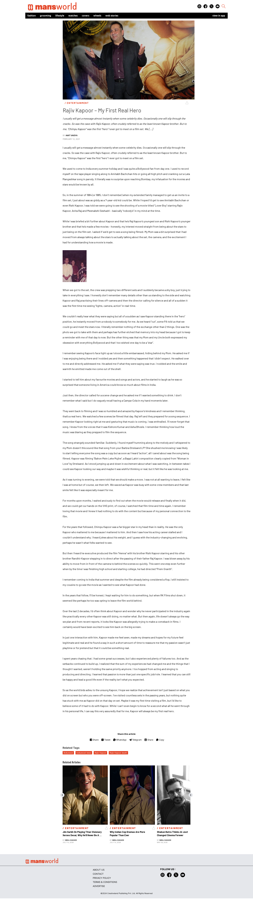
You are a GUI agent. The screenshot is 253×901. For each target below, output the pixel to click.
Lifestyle (59, 15)
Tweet (107, 739)
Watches (73, 15)
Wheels (97, 15)
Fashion (31, 15)
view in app (218, 15)
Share (96, 739)
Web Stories (111, 15)
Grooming (45, 15)
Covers (85, 15)
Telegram (137, 739)
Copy (161, 739)
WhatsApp (121, 739)
